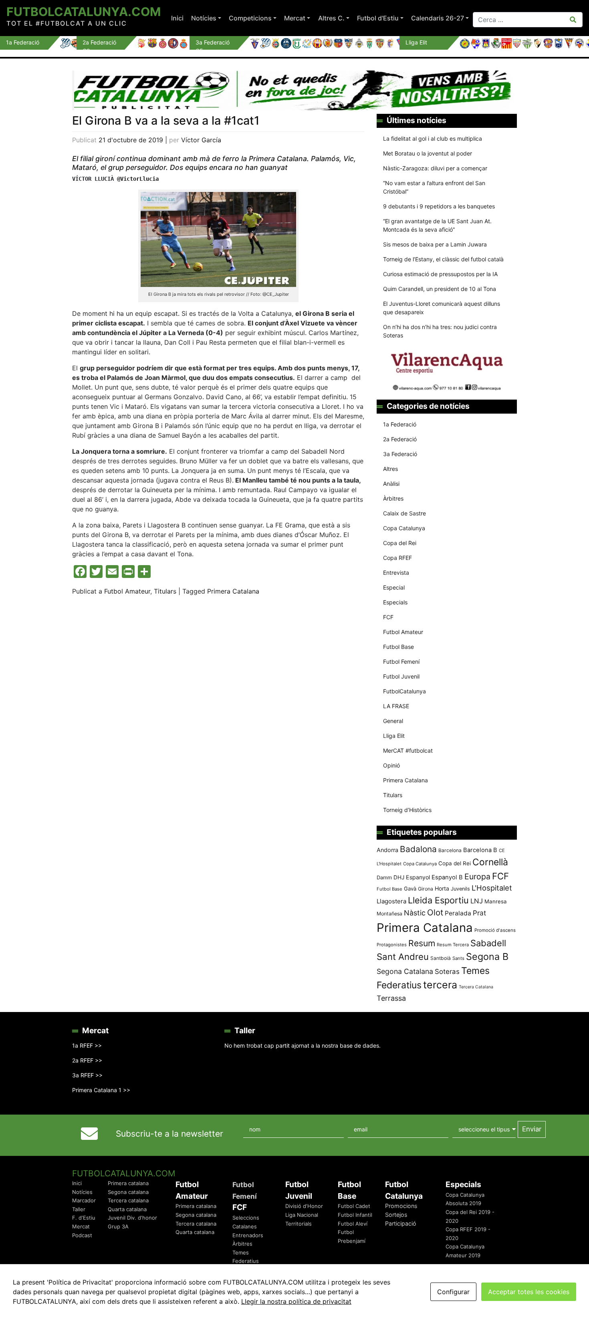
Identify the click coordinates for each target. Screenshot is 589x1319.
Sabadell (488, 943)
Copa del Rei (399, 542)
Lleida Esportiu (438, 900)
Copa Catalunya (404, 528)
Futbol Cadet (354, 1206)
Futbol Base (398, 646)
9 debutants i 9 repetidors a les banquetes (439, 206)
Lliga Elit (394, 735)
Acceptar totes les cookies (528, 1292)
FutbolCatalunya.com (83, 11)
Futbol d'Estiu (378, 18)
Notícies (203, 18)
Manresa (495, 901)
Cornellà (490, 862)
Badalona (418, 849)
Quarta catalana (127, 1209)
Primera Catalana (233, 591)
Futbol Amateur (127, 591)
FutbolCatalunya (404, 691)
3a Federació (400, 453)
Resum (421, 943)
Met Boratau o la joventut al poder (427, 153)
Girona (425, 889)
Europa (477, 876)
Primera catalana (128, 1183)
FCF (388, 617)
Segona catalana (128, 1192)
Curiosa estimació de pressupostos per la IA (440, 274)
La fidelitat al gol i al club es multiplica (432, 138)
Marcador (84, 1200)
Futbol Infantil (355, 1215)
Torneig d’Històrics (407, 809)
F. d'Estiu (83, 1217)
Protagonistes (392, 944)
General (393, 720)
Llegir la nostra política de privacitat (296, 1301)
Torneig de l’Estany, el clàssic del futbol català (443, 259)
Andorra (387, 849)
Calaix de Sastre (404, 513)
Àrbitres (393, 498)
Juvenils (460, 889)
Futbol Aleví (352, 1223)
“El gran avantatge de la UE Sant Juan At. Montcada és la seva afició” (437, 225)
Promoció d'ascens (495, 930)
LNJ (476, 901)
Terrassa (391, 998)
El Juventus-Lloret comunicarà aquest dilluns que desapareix (441, 307)
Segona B (487, 956)
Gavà (410, 888)
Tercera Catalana (476, 987)
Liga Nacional (301, 1215)
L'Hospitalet (492, 887)
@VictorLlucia (138, 179)
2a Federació (400, 439)
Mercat (294, 18)
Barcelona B (480, 850)
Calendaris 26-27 (437, 18)
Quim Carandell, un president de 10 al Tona (439, 288)
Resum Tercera (453, 944)
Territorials (298, 1223)
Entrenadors (247, 1235)
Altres (390, 468)
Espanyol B (447, 877)
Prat (479, 913)
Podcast (82, 1235)
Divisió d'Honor (304, 1206)
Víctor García (201, 140)
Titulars (165, 591)
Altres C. (331, 18)
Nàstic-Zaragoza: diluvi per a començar (435, 168)
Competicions (250, 18)
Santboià (440, 958)
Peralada (458, 913)
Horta (442, 888)
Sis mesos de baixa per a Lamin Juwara (435, 244)
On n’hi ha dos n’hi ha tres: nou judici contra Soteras (440, 331)
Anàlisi (391, 483)
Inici (177, 18)
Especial (394, 587)
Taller (78, 1209)
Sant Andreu (403, 956)
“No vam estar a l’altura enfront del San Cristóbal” (434, 187)
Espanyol (418, 877)
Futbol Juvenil (401, 676)
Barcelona (450, 850)
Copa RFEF (397, 557)
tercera (440, 985)
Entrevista (396, 572)
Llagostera (391, 901)
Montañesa (389, 914)
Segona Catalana (405, 971)
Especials (395, 602)
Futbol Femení (401, 661)
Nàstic (415, 913)
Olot (435, 912)
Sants (458, 958)
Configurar (453, 1292)
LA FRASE (396, 706)
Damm (384, 877)
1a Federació (399, 424)
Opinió (391, 765)
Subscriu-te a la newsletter (169, 1134)
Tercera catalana (128, 1200)
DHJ (398, 877)
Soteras (447, 972)
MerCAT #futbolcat (408, 750)
